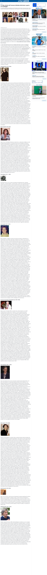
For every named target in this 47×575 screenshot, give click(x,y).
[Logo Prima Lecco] (23, 1)
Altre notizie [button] (44, 100)
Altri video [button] (44, 78)
